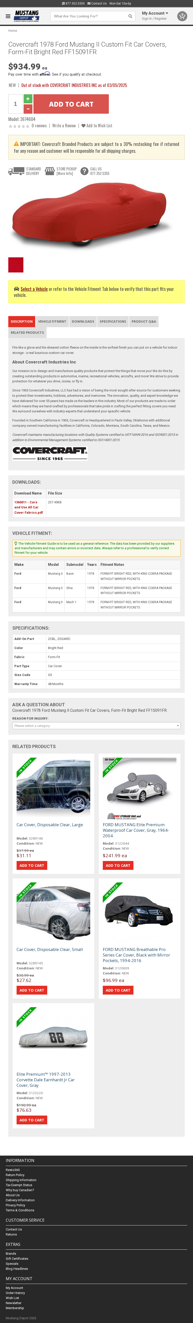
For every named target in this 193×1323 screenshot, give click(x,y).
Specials (12, 1264)
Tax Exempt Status (19, 1185)
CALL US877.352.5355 (99, 171)
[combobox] (96, 725)
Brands (11, 1253)
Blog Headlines (17, 1269)
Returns (11, 1234)
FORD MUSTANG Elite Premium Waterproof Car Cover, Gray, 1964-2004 (136, 830)
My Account (14, 1288)
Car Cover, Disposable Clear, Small (50, 949)
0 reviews (39, 125)
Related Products (27, 332)
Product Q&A (144, 321)
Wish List (12, 1298)
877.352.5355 (75, 3)
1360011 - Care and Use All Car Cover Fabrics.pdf (28, 507)
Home (12, 31)
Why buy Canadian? (20, 1190)
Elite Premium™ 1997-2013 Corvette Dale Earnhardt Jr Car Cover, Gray (46, 1079)
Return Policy (15, 1175)
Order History (15, 1293)
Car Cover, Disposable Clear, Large (50, 824)
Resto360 (13, 1170)
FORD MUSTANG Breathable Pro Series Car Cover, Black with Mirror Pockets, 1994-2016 (136, 954)
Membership (15, 1308)
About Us (13, 1195)
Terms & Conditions (20, 1210)
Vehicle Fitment (52, 321)
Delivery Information (20, 1200)
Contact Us (98, 3)
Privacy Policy (15, 1205)
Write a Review (64, 125)
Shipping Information (21, 1180)
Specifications (113, 321)
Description (22, 321)
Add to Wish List (98, 125)
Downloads (83, 321)
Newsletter (13, 1303)
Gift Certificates (17, 1258)
